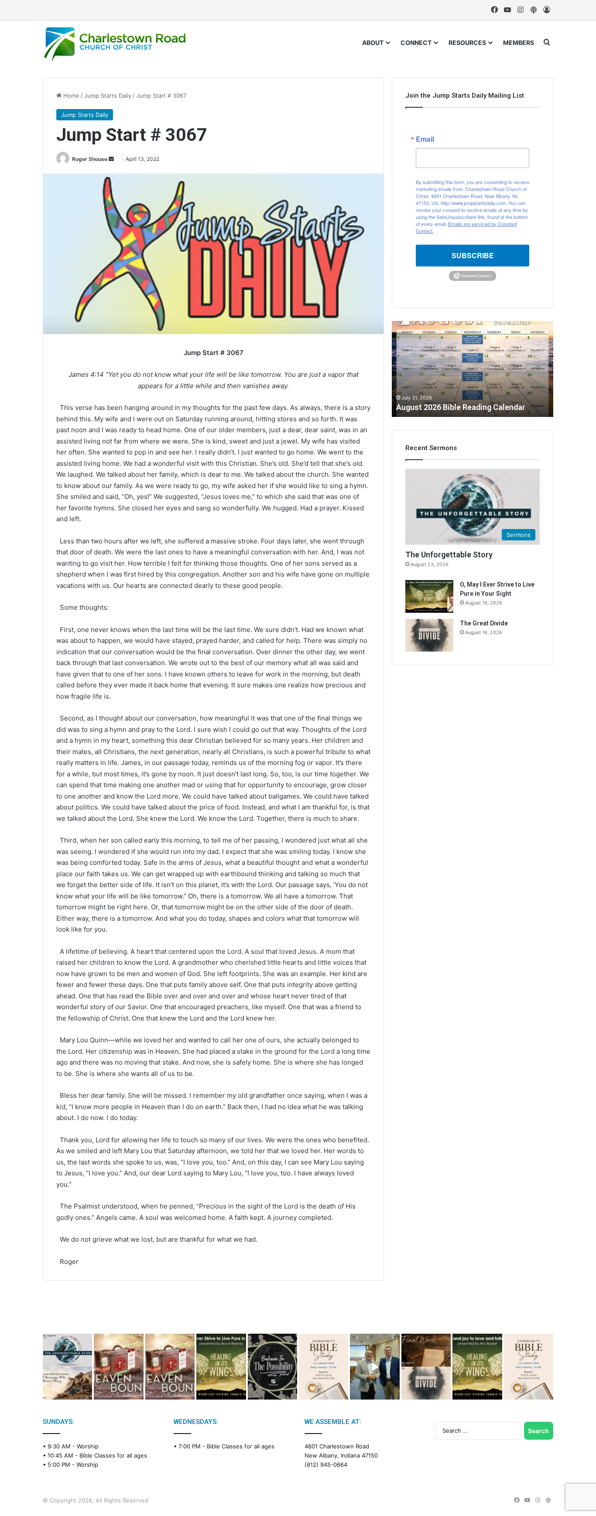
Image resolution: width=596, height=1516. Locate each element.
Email (425, 139)
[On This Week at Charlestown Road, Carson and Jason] (170, 1367)
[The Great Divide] (429, 635)
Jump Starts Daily (107, 95)
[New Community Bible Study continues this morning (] (323, 1367)
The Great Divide (484, 623)
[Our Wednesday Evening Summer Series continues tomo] (221, 1367)
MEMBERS (518, 42)
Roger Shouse (89, 159)
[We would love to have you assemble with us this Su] (67, 1367)
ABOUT (373, 42)
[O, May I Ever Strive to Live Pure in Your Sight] (429, 596)
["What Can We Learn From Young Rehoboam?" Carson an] (118, 1367)
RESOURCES (467, 42)
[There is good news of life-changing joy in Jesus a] (374, 1367)
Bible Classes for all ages (113, 1455)
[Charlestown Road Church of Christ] (115, 44)
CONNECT (416, 42)
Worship (88, 1446)
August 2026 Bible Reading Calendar (460, 407)
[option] (472, 369)
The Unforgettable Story (449, 554)
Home (70, 95)
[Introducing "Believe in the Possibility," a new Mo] (272, 1367)
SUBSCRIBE (473, 255)
